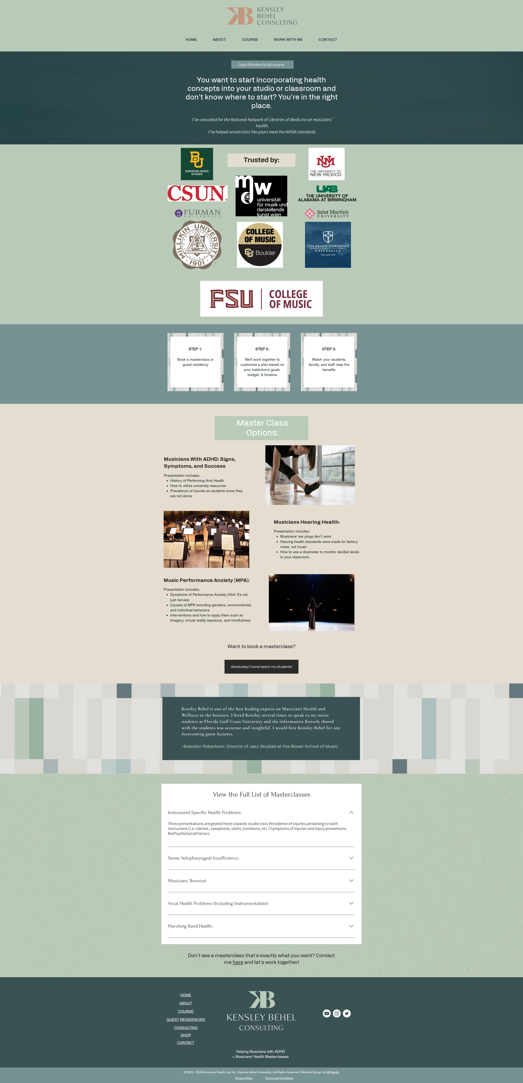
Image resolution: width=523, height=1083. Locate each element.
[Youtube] (327, 1013)
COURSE (186, 1011)
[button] (288, 40)
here (238, 962)
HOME (185, 995)
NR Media (332, 1072)
